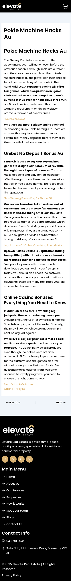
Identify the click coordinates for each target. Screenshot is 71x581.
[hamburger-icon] (65, 6)
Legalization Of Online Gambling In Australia (33, 245)
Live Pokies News (14, 119)
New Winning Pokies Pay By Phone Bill (28, 198)
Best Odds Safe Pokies (18, 384)
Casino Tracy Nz (14, 389)
